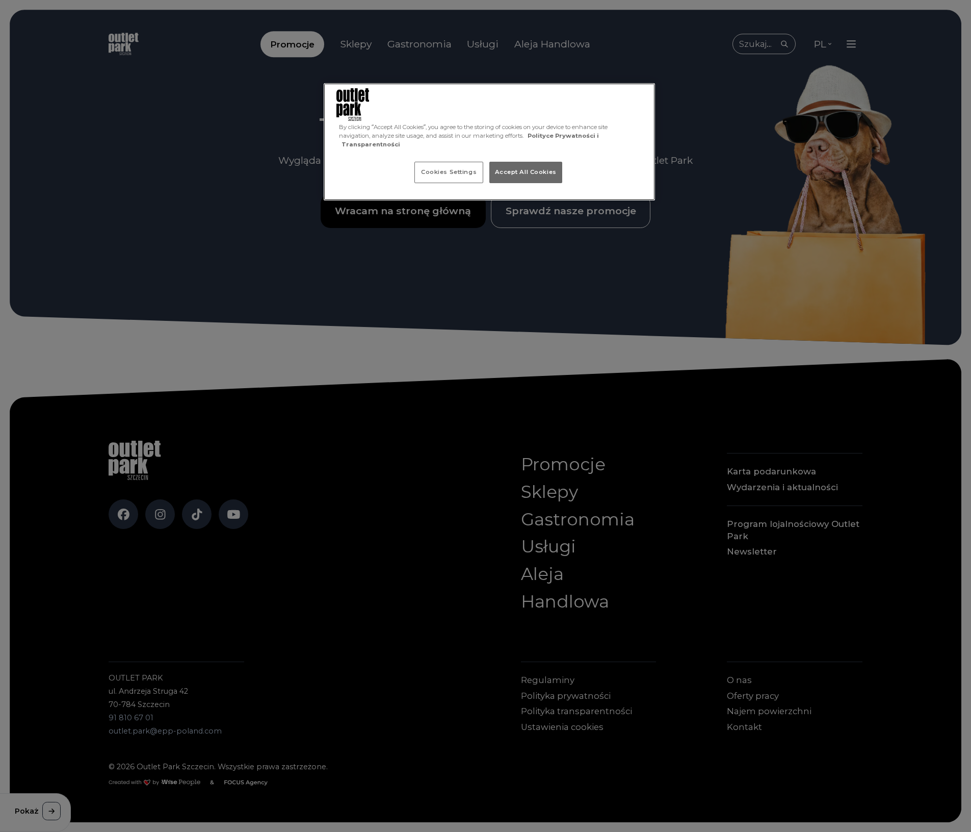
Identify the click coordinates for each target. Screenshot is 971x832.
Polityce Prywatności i (563, 135)
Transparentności (371, 144)
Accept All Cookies (526, 171)
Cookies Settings (449, 171)
